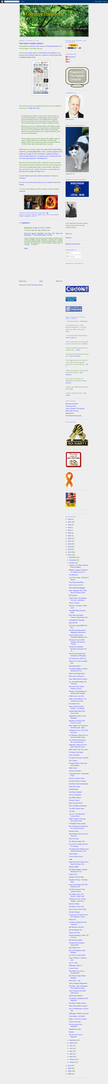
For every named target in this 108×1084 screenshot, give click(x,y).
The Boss (72, 811)
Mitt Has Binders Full (75, 930)
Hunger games (37, 214)
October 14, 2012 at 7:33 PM (41, 228)
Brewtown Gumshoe (72, 403)
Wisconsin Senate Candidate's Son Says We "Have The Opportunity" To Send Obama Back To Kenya (43, 234)
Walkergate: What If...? (76, 965)
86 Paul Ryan (73, 595)
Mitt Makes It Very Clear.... (77, 906)
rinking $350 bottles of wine (37, 151)
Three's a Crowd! (74, 603)
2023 (69, 527)
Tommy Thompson (25, 216)
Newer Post (22, 281)
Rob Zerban (55, 214)
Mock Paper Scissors (72, 411)
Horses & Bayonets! (75, 795)
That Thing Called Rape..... (77, 582)
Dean (71, 389)
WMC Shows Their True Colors (78, 749)
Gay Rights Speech (75, 797)
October (72, 563)
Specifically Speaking (75, 995)
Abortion (71, 1032)
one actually (28, 53)
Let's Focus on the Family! (77, 955)
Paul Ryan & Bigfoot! (75, 792)
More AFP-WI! (73, 623)
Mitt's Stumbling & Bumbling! (78, 806)
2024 (69, 525)
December (73, 557)
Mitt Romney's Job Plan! (76, 927)
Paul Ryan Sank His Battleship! (78, 784)
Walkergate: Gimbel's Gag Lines (79, 1013)
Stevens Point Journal (37, 46)
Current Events (73, 968)
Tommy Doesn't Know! (76, 856)
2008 (69, 1074)
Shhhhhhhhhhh (73, 789)
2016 (69, 544)
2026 (69, 519)
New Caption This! (74, 947)
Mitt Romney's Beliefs (75, 940)
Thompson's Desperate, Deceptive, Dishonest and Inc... (77, 649)
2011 (69, 1065)
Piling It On (72, 919)
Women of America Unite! (77, 778)
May (71, 1051)
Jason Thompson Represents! (78, 983)
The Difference (73, 575)
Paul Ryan (46, 214)
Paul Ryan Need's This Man (77, 781)
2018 (69, 538)
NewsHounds (70, 413)
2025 (69, 522)
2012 (69, 555)
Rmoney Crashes (74, 800)
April (71, 1054)
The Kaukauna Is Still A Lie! (77, 658)
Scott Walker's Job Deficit (77, 1016)
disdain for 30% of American (36, 154)
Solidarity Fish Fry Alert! (76, 877)
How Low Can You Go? (76, 585)
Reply (26, 248)
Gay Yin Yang (73, 963)
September (73, 1040)
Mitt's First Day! (74, 838)
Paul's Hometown (74, 755)
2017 (69, 541)
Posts (70, 253)
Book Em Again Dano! (75, 803)
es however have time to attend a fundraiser (36, 176)
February (72, 1059)
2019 (69, 536)
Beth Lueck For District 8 (76, 676)
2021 (69, 530)
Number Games (74, 831)
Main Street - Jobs (74, 980)
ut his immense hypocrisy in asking (36, 55)
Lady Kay (85, 344)
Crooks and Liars (71, 406)
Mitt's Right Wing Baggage (77, 588)
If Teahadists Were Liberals (77, 823)
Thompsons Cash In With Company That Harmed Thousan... (77, 642)
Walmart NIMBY (74, 867)
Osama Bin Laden (74, 786)
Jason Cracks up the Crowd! (77, 909)
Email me (68, 238)
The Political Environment (73, 416)
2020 (69, 533)
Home (41, 281)
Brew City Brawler (71, 337)
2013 (69, 552)
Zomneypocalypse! (75, 666)
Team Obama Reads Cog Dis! (78, 679)
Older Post (59, 281)
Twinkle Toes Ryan (74, 1022)
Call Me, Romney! (74, 912)
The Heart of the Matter (76, 752)
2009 (69, 1071)
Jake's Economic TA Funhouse (75, 408)
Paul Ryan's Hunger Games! (31, 43)
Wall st (34, 216)
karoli (67, 331)
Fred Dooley (84, 321)
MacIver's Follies (74, 904)
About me (69, 233)
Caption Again (73, 854)
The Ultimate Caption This (77, 841)
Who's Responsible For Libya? (78, 1006)
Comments (71, 256)
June (71, 1048)
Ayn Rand (28, 214)
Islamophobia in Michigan (76, 620)
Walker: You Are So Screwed (78, 1019)
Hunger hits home (33, 108)
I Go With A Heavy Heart (76, 808)
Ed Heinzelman (70, 57)
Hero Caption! (73, 760)
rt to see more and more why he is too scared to (38, 182)
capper (68, 62)
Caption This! (73, 874)
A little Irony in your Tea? (76, 696)
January (72, 1062)
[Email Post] (47, 212)
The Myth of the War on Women (78, 758)
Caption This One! (74, 932)
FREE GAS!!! (73, 768)
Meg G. (68, 59)
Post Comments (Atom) (35, 285)
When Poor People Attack (77, 673)
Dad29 (78, 350)
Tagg (70, 859)
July (71, 1045)
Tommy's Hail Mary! (75, 771)
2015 (69, 546)
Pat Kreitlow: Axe (74, 703)
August (72, 1043)
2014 (69, 549)
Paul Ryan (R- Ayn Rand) (47, 53)
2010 (69, 1068)
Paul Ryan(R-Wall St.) (53, 46)
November (73, 560)
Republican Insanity (75, 1029)
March (72, 1056)
